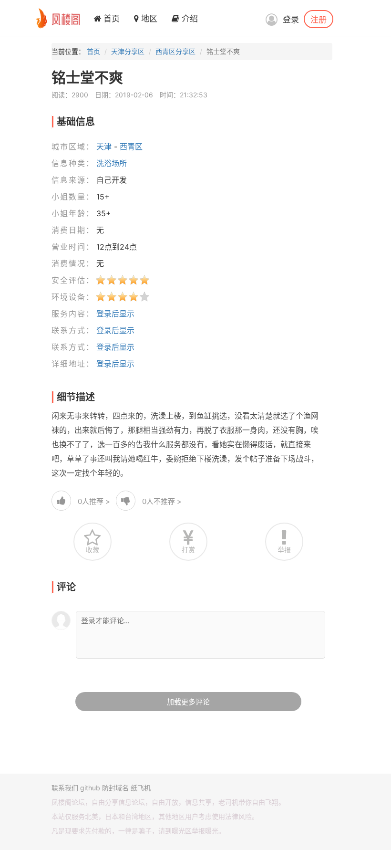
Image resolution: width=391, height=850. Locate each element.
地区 (148, 18)
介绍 (188, 18)
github (90, 788)
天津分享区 (127, 51)
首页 (110, 18)
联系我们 (64, 788)
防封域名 (115, 788)
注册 (318, 19)
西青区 (131, 146)
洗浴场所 (111, 163)
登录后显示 (115, 313)
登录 (291, 19)
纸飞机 (141, 788)
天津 (104, 146)
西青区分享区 (175, 51)
